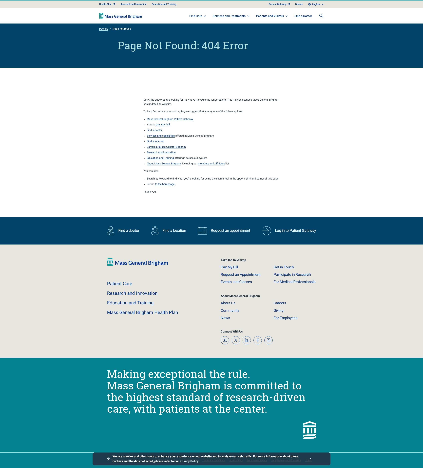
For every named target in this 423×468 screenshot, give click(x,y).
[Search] (321, 15)
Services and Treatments (229, 16)
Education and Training (164, 4)
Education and (130, 303)
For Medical (294, 282)
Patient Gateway (277, 4)
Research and (132, 293)
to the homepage (165, 184)
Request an (240, 274)
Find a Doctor (303, 16)
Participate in (292, 274)
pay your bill (163, 124)
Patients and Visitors (270, 16)
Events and (236, 282)
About (228, 303)
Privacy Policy (189, 461)
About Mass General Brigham (164, 163)
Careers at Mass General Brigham (166, 146)
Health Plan (105, 4)
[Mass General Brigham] (120, 16)
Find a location (155, 141)
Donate (299, 4)
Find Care (195, 16)
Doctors (103, 28)
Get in (284, 267)
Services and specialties (161, 135)
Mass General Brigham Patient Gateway (170, 119)
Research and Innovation (133, 4)
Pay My (229, 267)
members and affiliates (211, 163)
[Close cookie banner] (310, 459)
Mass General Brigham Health (142, 312)
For (285, 318)
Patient (119, 283)
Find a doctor (154, 130)
